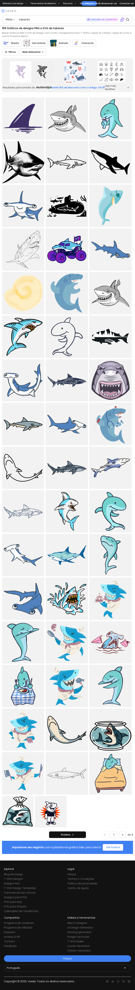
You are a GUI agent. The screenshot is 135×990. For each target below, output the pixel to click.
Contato (9, 941)
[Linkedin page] (129, 981)
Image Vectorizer (78, 937)
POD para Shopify (15, 906)
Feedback (10, 946)
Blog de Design (13, 874)
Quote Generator (79, 946)
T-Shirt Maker (76, 941)
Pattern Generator (79, 950)
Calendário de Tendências (21, 911)
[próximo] (122, 834)
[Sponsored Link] (31, 72)
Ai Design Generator (80, 927)
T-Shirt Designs (13, 879)
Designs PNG (12, 883)
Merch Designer (77, 923)
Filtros (12, 52)
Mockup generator (79, 932)
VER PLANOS (113, 847)
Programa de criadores (19, 923)
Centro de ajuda (78, 888)
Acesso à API (12, 937)
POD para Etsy (13, 902)
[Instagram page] (107, 981)
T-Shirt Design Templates (20, 888)
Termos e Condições (81, 879)
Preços (72, 874)
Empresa (9, 932)
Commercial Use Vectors (20, 893)
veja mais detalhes (110, 87)
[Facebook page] (113, 981)
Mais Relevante (31, 52)
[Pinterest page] (118, 981)
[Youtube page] (124, 981)
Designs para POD (15, 897)
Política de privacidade (82, 883)
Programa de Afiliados (18, 927)
